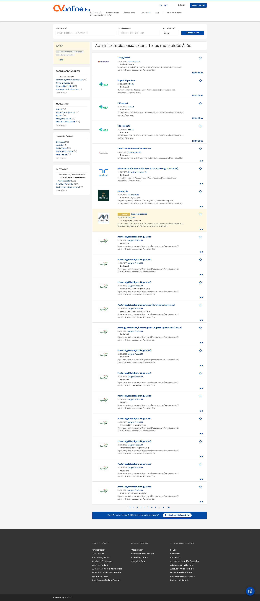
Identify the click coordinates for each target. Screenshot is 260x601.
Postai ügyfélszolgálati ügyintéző (134, 236)
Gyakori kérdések (100, 576)
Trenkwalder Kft (134, 152)
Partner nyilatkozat (179, 580)
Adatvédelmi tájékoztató (182, 568)
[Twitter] (68, 549)
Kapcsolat (175, 553)
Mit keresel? (61, 28)
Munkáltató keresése (102, 561)
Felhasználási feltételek (181, 572)
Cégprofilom (137, 550)
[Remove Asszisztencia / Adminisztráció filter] (57, 175)
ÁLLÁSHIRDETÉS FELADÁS (100, 15)
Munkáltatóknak (174, 12)
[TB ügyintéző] (103, 61)
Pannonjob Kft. (134, 61)
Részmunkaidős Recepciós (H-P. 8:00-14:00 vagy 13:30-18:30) (148, 168)
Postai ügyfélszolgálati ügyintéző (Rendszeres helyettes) (146, 305)
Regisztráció (198, 5)
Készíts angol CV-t (101, 557)
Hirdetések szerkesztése (142, 553)
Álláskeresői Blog (100, 565)
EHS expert (123, 103)
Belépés (182, 5)
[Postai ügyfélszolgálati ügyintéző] (103, 241)
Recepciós (123, 191)
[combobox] (86, 33)
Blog (157, 12)
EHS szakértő (124, 126)
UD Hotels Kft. (133, 195)
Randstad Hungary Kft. (137, 172)
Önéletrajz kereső (139, 557)
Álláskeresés (98, 553)
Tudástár (144, 12)
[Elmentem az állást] (201, 58)
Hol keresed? (125, 28)
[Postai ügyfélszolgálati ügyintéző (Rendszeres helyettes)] (103, 309)
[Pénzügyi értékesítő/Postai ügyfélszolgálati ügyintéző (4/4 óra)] (103, 331)
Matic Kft (131, 218)
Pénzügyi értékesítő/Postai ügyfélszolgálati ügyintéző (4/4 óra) (150, 327)
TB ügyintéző (124, 57)
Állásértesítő (129, 12)
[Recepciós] (103, 195)
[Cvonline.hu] (71, 8)
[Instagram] (60, 549)
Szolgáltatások (138, 561)
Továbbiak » (61, 92)
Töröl (61, 59)
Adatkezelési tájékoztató (182, 565)
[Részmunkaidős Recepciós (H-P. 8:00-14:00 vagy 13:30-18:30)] (103, 172)
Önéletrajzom (112, 12)
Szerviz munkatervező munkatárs (134, 148)
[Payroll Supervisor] (103, 84)
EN (161, 5)
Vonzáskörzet (169, 28)
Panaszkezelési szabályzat (182, 576)
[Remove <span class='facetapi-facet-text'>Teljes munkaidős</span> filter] (57, 55)
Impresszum (176, 557)
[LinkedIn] (64, 549)
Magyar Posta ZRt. (135, 240)
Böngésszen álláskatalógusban (106, 580)
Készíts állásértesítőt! (179, 515)
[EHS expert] (103, 107)
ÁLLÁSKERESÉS (96, 12)
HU (165, 5)
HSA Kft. (131, 84)
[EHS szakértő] (103, 130)
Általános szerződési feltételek (184, 561)
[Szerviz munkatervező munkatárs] (103, 152)
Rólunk (173, 550)
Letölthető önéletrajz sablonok (106, 572)
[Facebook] (55, 549)
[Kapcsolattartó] (103, 218)
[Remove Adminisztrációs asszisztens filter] (59, 178)
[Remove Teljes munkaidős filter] (57, 76)
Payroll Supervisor (127, 80)
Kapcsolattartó (139, 214)
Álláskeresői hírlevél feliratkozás (107, 568)
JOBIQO (68, 597)
